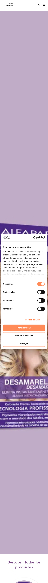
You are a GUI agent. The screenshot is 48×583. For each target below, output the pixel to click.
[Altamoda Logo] (9, 5)
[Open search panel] (37, 5)
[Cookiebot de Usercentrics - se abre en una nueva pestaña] (34, 238)
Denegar (24, 343)
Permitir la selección (24, 335)
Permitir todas (24, 328)
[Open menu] (44, 5)
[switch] (41, 292)
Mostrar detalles (32, 319)
